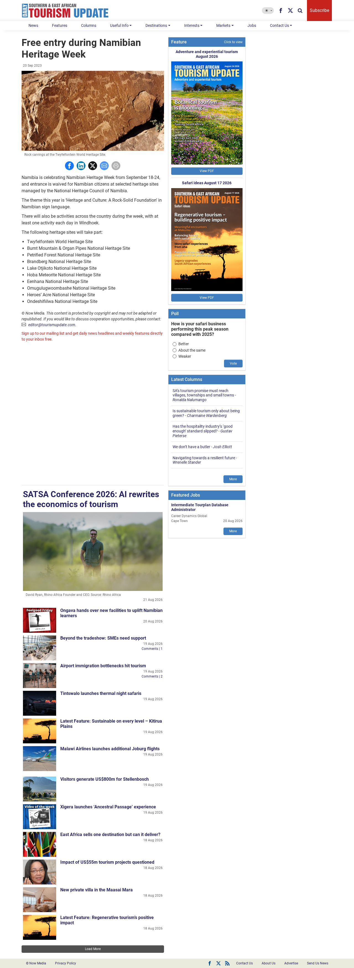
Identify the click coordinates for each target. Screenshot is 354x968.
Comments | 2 (152, 676)
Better (183, 344)
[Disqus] (93, 414)
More (233, 479)
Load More (93, 949)
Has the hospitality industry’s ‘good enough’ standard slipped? (203, 428)
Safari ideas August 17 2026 (206, 183)
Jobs (252, 25)
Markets (223, 25)
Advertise (291, 963)
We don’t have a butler (191, 447)
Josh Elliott (222, 447)
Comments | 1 (152, 649)
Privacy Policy (65, 963)
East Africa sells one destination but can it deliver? (110, 834)
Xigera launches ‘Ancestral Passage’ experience (108, 806)
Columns (88, 25)
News (33, 25)
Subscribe (319, 10)
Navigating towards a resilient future (204, 458)
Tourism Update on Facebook (209, 963)
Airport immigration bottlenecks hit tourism (103, 665)
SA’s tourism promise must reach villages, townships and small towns (203, 393)
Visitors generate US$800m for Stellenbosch (104, 779)
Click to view (233, 42)
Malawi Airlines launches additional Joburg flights (110, 748)
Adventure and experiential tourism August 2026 (207, 54)
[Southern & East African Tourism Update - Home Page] (65, 10)
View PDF (207, 171)
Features (59, 25)
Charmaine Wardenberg (207, 415)
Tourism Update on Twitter (218, 963)
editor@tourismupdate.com (51, 325)
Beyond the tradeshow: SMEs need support (103, 638)
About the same (191, 350)
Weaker (184, 356)
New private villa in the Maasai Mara (96, 889)
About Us (268, 963)
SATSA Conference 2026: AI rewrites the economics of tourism (91, 499)
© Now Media (36, 963)
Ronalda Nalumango (190, 400)
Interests (191, 25)
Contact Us (279, 25)
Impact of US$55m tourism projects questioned (107, 862)
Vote (233, 363)
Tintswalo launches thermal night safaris (100, 693)
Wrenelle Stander (187, 462)
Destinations (156, 25)
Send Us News (317, 963)
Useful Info (119, 25)
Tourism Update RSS (227, 963)
